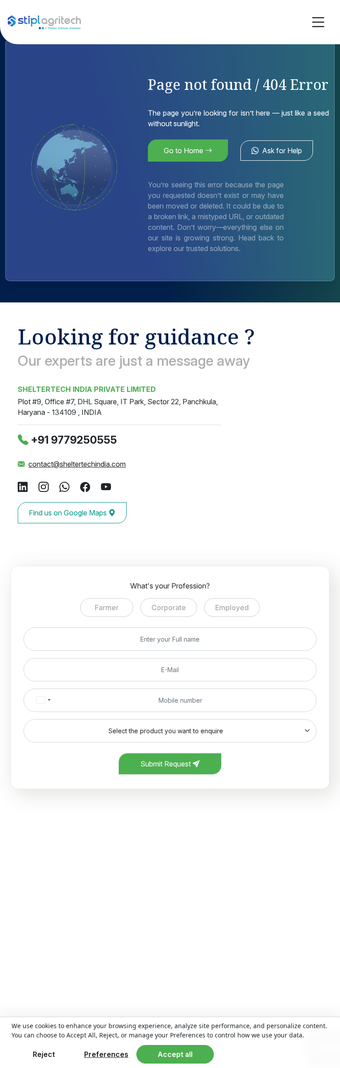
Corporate (168, 607)
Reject (44, 1054)
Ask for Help (282, 150)
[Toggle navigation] (318, 22)
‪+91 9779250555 (74, 439)
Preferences (106, 1054)
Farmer (107, 607)
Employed (232, 607)
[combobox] (43, 700)
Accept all (175, 1054)
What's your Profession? (170, 585)
